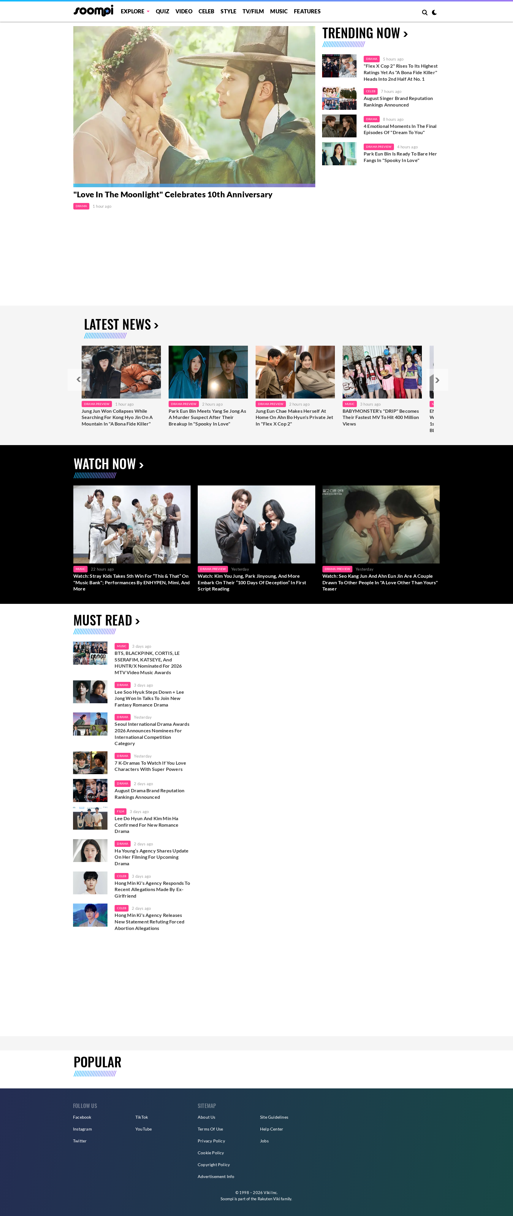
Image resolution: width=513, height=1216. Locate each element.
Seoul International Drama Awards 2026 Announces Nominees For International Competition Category (152, 733)
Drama (81, 206)
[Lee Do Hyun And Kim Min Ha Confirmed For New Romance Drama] (90, 818)
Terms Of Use (210, 1128)
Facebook (82, 1117)
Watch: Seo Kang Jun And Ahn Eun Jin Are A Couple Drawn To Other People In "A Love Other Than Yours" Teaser (380, 582)
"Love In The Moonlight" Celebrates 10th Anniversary (173, 194)
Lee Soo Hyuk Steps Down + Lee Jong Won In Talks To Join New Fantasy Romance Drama (149, 698)
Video (183, 11)
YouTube (143, 1128)
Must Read (102, 619)
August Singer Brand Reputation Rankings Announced (398, 101)
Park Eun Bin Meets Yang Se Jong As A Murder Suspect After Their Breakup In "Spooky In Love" (207, 417)
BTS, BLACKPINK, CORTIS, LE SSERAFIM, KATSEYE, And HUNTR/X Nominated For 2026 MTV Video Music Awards (148, 662)
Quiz (162, 11)
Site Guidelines (274, 1117)
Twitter (80, 1140)
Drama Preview (379, 146)
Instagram (82, 1128)
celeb (121, 876)
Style (228, 11)
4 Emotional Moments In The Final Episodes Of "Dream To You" (400, 129)
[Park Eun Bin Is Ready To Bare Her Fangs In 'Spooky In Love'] (339, 153)
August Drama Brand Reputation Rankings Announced (149, 794)
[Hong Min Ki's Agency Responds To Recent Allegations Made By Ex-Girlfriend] (90, 883)
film (120, 811)
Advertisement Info (216, 1176)
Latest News (117, 324)
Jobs (264, 1140)
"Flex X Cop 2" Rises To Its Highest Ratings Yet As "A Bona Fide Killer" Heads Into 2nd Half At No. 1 (401, 72)
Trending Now (361, 32)
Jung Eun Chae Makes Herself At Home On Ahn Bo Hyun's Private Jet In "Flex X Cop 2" (294, 417)
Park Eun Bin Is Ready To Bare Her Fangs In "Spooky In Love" (400, 157)
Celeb (207, 11)
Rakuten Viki (269, 1198)
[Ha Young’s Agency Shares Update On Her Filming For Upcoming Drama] (90, 850)
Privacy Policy (211, 1140)
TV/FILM (253, 11)
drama (122, 685)
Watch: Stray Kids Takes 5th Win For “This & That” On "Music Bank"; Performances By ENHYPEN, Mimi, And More (131, 582)
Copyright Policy (214, 1164)
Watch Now (105, 463)
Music (279, 11)
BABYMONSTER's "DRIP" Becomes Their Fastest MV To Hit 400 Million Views (381, 417)
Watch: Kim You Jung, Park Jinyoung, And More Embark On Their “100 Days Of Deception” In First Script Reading (252, 582)
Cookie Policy (211, 1152)
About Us (207, 1117)
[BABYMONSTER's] (382, 372)
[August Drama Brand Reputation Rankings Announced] (90, 790)
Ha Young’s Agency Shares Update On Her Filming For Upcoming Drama (152, 857)
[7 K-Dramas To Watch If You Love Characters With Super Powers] (90, 762)
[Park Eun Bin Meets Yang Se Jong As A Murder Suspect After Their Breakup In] (208, 372)
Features (307, 11)
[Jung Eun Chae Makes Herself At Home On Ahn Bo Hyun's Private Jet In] (295, 372)
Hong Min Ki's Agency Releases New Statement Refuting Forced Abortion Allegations (149, 921)
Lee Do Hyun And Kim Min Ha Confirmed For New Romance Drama (146, 824)
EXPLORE (132, 11)
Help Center (271, 1128)
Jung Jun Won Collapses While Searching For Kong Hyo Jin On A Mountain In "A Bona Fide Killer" (117, 417)
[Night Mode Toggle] (434, 13)
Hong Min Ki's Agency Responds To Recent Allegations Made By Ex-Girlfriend (152, 889)
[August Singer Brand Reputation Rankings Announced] (339, 98)
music (121, 646)
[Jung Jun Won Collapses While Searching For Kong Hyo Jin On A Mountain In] (121, 372)
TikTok (141, 1117)
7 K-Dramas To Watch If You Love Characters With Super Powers (150, 766)
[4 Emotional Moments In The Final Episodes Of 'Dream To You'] (339, 126)
